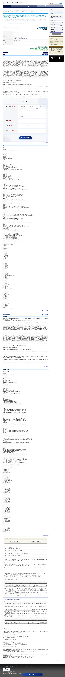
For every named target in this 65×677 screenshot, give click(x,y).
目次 (4, 54)
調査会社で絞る (53, 31)
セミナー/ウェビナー (50, 6)
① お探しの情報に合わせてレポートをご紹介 (56, 48)
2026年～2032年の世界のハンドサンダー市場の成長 (12, 555)
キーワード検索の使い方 (60, 25)
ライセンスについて (33, 108)
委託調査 (24, 6)
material (6, 27)
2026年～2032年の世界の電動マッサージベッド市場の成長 (13, 550)
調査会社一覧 (33, 6)
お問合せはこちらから (54, 39)
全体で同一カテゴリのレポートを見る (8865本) (56, 17)
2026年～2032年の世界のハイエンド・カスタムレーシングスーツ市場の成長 (16, 553)
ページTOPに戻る (46, 142)
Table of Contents (6, 314)
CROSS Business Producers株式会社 (8, 673)
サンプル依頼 (41, 106)
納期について (23, 108)
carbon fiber (17, 27)
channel (9, 27)
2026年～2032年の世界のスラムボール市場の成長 (12, 548)
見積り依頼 (23, 106)
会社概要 (59, 6)
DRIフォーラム (41, 6)
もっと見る (24, 23)
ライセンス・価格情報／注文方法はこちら (20, 38)
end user (13, 599)
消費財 (10, 547)
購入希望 (31, 106)
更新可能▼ (46, 46)
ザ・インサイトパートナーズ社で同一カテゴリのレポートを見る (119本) (56, 13)
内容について (41, 108)
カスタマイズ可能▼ (40, 46)
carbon (13, 27)
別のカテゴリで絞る (53, 20)
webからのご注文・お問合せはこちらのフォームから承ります (36, 541)
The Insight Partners (17, 32)
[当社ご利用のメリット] (56, 47)
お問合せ (39, 669)
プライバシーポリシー (41, 668)
